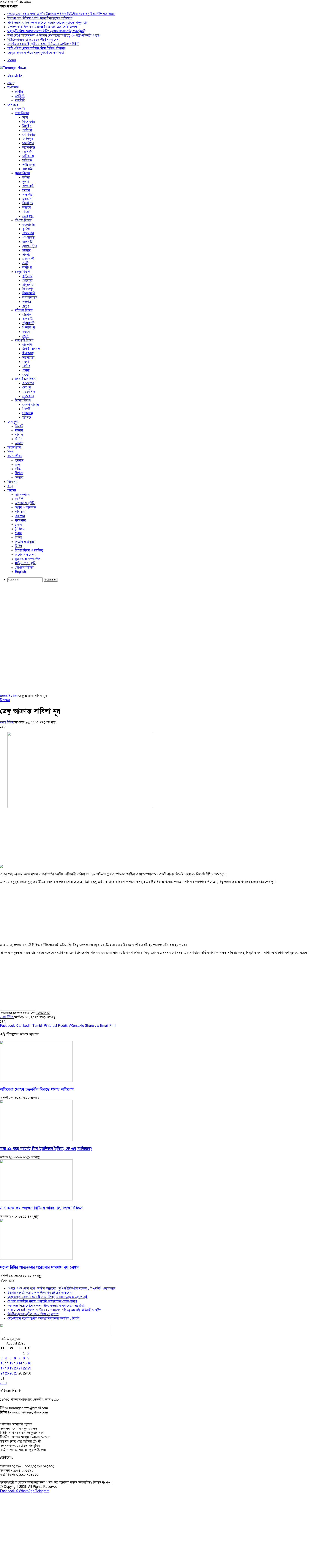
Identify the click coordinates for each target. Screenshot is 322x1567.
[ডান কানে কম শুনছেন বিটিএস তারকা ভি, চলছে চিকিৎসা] (36, 1199)
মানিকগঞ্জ (28, 156)
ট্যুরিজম (19, 529)
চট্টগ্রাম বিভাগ (23, 220)
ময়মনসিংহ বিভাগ (25, 379)
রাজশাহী (27, 345)
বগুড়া (25, 375)
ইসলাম (19, 460)
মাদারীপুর (28, 143)
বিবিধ (18, 546)
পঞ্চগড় (26, 302)
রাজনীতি (20, 100)
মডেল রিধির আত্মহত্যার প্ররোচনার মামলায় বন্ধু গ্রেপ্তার (39, 1267)
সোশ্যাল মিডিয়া (24, 567)
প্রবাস (18, 533)
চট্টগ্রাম (26, 250)
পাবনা (25, 370)
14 (20, 1363)
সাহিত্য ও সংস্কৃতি (25, 563)
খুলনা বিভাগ (22, 173)
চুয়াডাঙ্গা (27, 199)
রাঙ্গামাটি (27, 242)
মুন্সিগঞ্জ (27, 160)
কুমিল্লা (26, 229)
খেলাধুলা (12, 422)
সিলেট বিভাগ (23, 400)
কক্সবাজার (28, 224)
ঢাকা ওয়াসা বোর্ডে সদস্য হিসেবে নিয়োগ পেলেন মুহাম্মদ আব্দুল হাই (47, 22)
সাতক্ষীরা (27, 194)
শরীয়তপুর (28, 164)
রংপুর (25, 306)
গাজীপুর (27, 130)
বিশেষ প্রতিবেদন (25, 555)
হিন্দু (17, 465)
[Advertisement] (161, 614)
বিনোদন (12, 482)
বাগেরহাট (28, 186)
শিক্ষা (10, 452)
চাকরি (18, 525)
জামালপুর (28, 383)
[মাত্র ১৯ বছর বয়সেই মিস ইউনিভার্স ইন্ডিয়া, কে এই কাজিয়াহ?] (36, 1140)
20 (16, 1368)
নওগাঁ (25, 362)
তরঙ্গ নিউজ (7, 722)
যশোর (26, 190)
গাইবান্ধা (27, 280)
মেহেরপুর (28, 216)
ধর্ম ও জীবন (14, 456)
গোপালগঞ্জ (28, 134)
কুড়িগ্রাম (27, 276)
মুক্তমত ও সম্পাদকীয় (28, 559)
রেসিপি (19, 499)
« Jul (3, 1383)
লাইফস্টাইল (22, 495)
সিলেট (26, 409)
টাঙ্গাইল (26, 126)
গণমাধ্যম (20, 520)
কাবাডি (19, 435)
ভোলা (25, 336)
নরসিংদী (27, 152)
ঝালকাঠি (27, 319)
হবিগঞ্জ (26, 417)
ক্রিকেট (19, 426)
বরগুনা (26, 332)
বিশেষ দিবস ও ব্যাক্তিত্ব (29, 550)
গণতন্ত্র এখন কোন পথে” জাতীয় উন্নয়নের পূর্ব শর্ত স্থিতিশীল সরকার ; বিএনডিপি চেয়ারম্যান (61, 14)
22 (25, 1368)
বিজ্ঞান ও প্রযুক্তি (24, 542)
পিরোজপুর (28, 327)
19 (11, 1368)
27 (16, 1373)
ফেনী (25, 263)
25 (7, 1373)
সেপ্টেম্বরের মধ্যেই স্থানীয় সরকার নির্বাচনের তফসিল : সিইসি (43, 44)
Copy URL (43, 1012)
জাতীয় (19, 92)
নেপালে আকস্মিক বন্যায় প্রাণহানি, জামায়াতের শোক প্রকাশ (42, 27)
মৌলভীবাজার (30, 405)
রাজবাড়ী (27, 169)
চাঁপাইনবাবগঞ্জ (31, 349)
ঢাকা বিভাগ (22, 113)
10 (2, 1363)
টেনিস (18, 439)
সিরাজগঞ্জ (28, 353)
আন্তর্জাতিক (14, 447)
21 (20, 1368)
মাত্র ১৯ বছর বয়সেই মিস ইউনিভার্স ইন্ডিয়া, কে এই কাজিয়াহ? (46, 1148)
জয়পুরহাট (28, 357)
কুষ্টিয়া (26, 177)
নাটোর (26, 366)
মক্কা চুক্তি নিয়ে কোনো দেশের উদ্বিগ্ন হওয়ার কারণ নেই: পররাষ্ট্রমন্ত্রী (46, 31)
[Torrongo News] (13, 68)
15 (25, 1363)
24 (2, 1373)
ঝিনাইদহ (27, 203)
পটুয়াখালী (28, 323)
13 (16, 1363)
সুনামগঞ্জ (27, 413)
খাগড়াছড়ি (28, 237)
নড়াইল (26, 207)
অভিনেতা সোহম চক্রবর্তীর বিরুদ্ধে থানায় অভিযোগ (37, 1089)
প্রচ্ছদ (10, 83)
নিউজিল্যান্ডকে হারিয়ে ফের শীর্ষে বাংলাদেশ (33, 40)
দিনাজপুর (28, 289)
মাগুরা (25, 212)
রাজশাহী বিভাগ (24, 340)
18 (7, 1368)
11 (7, 1363)
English (20, 572)
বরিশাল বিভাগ (23, 310)
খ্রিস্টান (19, 473)
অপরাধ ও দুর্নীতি (25, 503)
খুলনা (25, 182)
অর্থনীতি (20, 96)
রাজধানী (20, 109)
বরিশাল (26, 315)
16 (29, 1363)
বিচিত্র (18, 537)
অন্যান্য (19, 443)
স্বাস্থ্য (10, 486)
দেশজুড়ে (12, 104)
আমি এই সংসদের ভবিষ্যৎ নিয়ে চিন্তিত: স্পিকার (36, 48)
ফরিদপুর (27, 139)
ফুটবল (19, 430)
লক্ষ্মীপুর (27, 267)
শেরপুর (26, 387)
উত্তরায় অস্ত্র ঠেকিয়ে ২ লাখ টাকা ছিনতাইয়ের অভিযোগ (39, 18)
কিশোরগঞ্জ (28, 122)
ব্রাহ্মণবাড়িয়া (29, 246)
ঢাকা (25, 117)
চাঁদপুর (26, 255)
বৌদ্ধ (18, 469)
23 (29, 1368)
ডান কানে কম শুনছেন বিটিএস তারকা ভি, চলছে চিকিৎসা (41, 1208)
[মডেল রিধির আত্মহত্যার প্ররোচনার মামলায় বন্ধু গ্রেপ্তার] (36, 1259)
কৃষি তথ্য (20, 512)
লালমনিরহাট (29, 297)
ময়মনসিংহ (28, 392)
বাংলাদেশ (13, 87)
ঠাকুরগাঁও (28, 285)
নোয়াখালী (28, 259)
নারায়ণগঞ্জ (28, 147)
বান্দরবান (28, 233)
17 (2, 1368)
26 (11, 1373)
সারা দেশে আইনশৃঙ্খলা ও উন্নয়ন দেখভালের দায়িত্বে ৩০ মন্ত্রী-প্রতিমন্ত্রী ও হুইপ (54, 35)
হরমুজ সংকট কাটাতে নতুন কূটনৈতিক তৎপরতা (35, 53)
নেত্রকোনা (28, 396)
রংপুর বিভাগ (22, 272)
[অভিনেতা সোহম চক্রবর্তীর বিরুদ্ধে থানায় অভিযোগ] (36, 1081)
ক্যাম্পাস (20, 516)
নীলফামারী (28, 293)
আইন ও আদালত (25, 507)
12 (11, 1363)
